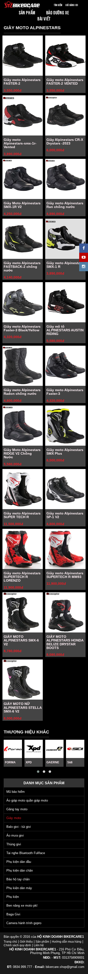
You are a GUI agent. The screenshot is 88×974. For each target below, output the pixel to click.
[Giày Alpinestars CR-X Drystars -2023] (65, 115)
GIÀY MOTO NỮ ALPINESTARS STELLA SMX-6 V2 (23, 707)
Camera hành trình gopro (23, 923)
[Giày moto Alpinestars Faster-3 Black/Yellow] (22, 302)
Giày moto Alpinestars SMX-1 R (64, 265)
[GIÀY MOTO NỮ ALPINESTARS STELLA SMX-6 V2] (22, 679)
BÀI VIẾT (44, 18)
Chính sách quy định (17, 945)
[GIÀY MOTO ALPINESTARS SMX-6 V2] (22, 612)
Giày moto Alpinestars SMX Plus (64, 451)
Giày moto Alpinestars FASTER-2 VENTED (64, 81)
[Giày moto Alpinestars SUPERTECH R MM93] (65, 549)
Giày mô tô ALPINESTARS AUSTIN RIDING (65, 330)
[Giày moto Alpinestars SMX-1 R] (65, 239)
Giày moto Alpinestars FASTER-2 (22, 81)
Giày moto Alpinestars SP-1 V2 (64, 515)
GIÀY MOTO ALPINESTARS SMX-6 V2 (21, 640)
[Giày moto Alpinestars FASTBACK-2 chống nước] (22, 239)
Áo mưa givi (15, 835)
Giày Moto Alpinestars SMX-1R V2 (22, 205)
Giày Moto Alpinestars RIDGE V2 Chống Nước (22, 453)
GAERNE (52, 762)
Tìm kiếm (58, 5)
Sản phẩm (42, 941)
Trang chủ (10, 941)
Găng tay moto (16, 809)
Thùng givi (13, 844)
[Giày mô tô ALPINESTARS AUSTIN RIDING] (65, 302)
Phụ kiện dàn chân (19, 870)
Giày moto (13, 818)
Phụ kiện (12, 897)
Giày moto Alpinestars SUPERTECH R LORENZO (22, 577)
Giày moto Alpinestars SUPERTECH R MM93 (64, 575)
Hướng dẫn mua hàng (66, 941)
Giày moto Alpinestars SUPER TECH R (22, 515)
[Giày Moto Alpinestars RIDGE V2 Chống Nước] (22, 426)
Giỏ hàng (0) (72, 5)
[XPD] (33, 749)
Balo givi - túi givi (18, 827)
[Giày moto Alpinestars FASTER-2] (22, 56)
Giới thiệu (26, 941)
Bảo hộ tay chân (18, 879)
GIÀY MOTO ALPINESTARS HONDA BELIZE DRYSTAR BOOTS (64, 642)
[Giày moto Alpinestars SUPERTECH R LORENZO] (22, 549)
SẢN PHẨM (27, 12)
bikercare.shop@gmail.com (65, 967)
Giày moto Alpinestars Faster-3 (64, 392)
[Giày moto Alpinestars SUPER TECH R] (22, 489)
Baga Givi (13, 914)
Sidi (69, 762)
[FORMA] (13, 749)
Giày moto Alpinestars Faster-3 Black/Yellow (22, 328)
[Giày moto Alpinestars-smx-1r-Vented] (22, 115)
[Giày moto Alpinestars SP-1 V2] (65, 489)
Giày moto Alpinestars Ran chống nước (64, 205)
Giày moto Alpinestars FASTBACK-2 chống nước (22, 266)
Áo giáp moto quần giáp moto (27, 800)
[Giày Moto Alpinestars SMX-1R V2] (22, 179)
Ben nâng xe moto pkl (21, 905)
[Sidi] (75, 749)
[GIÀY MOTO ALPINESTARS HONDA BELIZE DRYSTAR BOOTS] (65, 612)
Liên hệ (39, 945)
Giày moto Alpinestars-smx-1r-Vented (20, 143)
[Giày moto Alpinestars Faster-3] (65, 366)
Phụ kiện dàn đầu (18, 862)
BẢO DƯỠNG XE (57, 12)
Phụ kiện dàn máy (19, 888)
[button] (38, 771)
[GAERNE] (54, 749)
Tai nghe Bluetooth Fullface (25, 853)
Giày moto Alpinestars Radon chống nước (22, 392)
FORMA (10, 762)
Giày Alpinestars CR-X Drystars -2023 (64, 141)
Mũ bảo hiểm (15, 792)
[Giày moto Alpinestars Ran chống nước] (65, 179)
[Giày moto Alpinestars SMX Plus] (65, 426)
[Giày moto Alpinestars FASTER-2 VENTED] (65, 56)
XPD (29, 762)
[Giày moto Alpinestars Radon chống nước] (22, 366)
